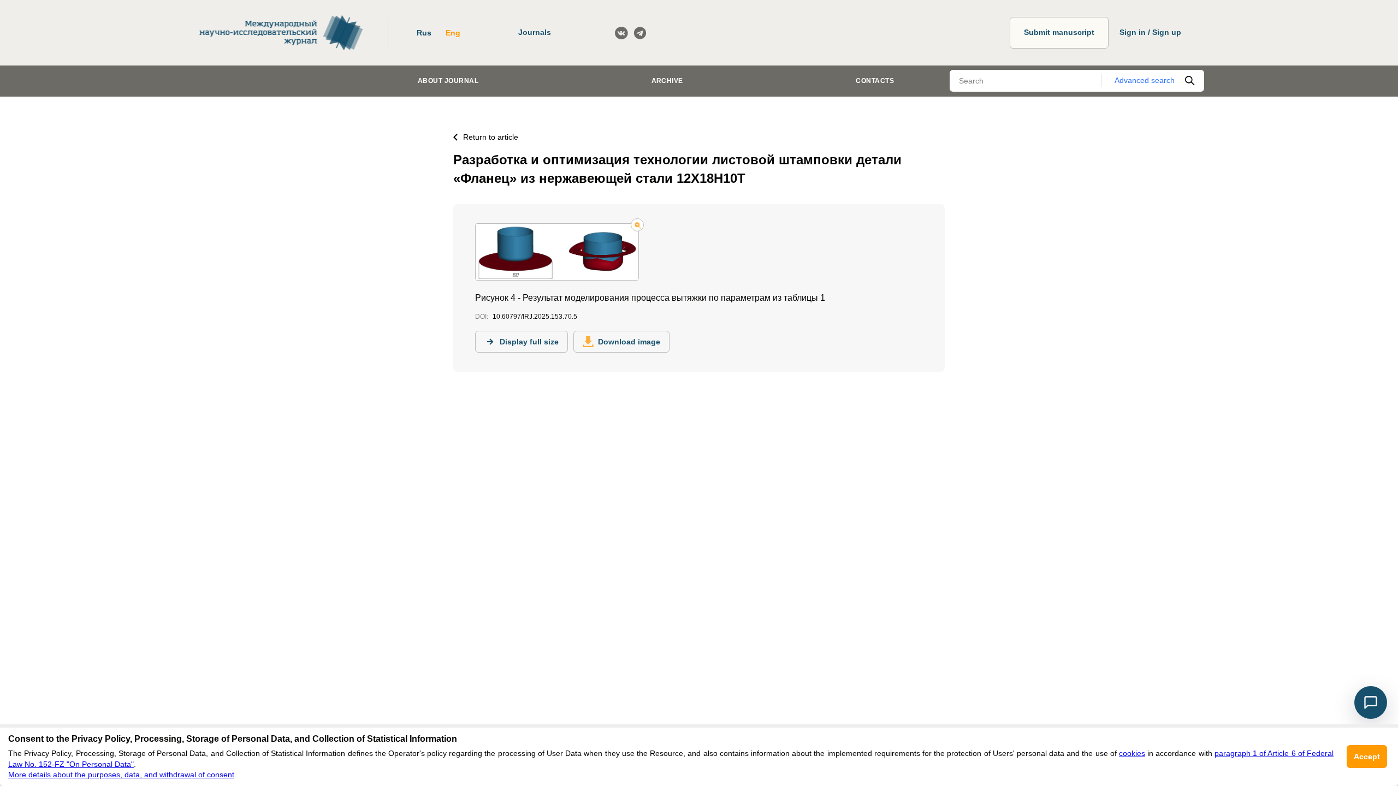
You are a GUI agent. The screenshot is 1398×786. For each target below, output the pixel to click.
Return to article (490, 137)
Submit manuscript (1059, 32)
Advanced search (1145, 80)
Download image (629, 341)
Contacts (875, 81)
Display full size (529, 341)
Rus (424, 32)
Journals (534, 32)
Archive (667, 81)
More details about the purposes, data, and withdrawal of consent (121, 774)
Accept (1367, 756)
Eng (453, 32)
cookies (1132, 753)
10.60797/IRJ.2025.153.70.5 (535, 316)
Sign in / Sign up (1150, 32)
